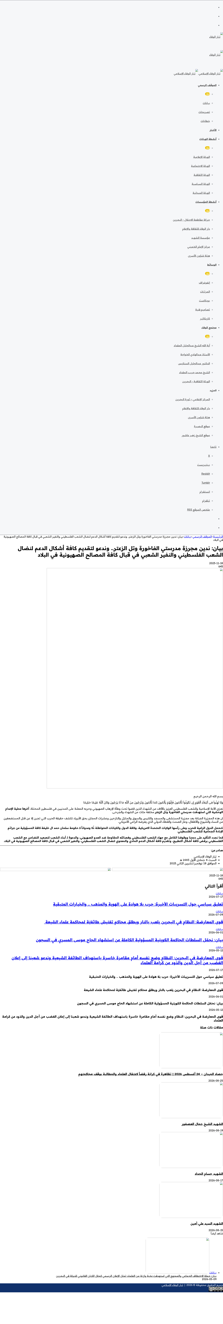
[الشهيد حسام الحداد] (191, 1167)
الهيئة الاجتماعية (200, 165)
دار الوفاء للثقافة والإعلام (196, 228)
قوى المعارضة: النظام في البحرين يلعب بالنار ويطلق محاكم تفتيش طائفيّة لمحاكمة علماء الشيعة (133, 921)
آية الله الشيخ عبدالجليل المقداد (192, 345)
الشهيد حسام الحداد (209, 1174)
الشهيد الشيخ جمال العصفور (202, 1124)
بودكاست (204, 300)
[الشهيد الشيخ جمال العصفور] (191, 1117)
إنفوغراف (204, 282)
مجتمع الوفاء (208, 327)
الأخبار (213, 130)
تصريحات (204, 112)
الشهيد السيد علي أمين (207, 1223)
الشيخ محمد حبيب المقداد (194, 372)
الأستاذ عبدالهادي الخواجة (195, 354)
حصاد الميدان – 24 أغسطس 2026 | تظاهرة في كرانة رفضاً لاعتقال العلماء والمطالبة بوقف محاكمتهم (150, 1074)
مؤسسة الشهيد (200, 237)
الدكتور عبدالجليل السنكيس (194, 363)
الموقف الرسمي (207, 85)
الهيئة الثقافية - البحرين (196, 381)
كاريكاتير (205, 318)
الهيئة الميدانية (201, 192)
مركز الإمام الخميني (198, 246)
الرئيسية (218, 536)
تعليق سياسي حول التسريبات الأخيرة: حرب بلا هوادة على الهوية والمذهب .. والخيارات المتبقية (138, 904)
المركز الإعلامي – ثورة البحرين (192, 399)
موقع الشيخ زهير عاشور (196, 435)
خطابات (205, 121)
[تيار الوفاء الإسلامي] (198, 73)
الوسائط (211, 264)
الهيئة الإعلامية (201, 157)
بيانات (206, 103)
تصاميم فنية (202, 309)
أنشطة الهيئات (207, 139)
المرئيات (205, 291)
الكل (207, 94)
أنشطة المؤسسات (205, 201)
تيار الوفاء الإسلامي (172, 1285)
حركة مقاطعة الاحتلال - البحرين (191, 219)
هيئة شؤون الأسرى (199, 255)
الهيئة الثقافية (202, 174)
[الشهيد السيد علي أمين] (191, 1217)
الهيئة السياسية (201, 183)
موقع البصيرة (202, 426)
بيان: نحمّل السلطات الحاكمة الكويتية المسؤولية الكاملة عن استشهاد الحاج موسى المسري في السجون (129, 939)
